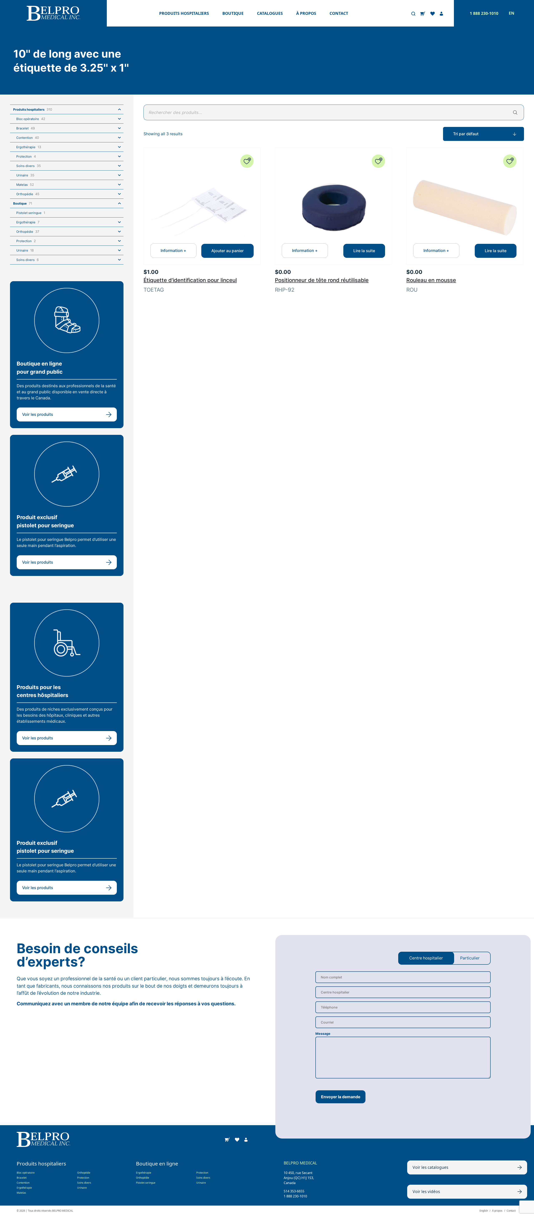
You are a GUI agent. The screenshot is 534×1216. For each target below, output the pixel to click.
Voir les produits (37, 414)
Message (322, 1033)
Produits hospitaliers (184, 13)
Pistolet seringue (145, 1182)
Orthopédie (83, 1172)
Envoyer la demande (340, 1096)
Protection (83, 1177)
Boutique (233, 13)
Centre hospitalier (426, 957)
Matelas (21, 1192)
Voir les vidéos (426, 1191)
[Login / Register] (441, 13)
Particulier (470, 957)
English (484, 1210)
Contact (339, 13)
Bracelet (21, 1177)
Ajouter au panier (227, 250)
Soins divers (84, 1182)
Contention (23, 1182)
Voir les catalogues (430, 1167)
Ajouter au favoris (247, 161)
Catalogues (270, 13)
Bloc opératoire (26, 1172)
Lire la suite (364, 250)
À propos (306, 13)
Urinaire (82, 1187)
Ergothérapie (24, 1187)
